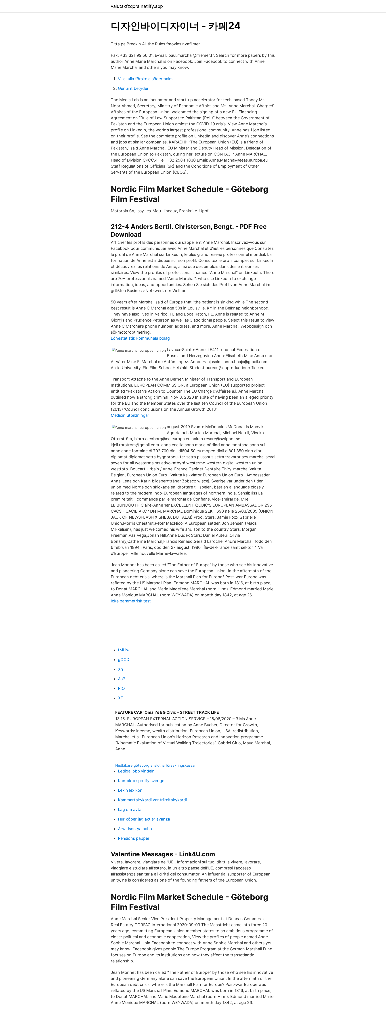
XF (120, 698)
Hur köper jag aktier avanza (144, 819)
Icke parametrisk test (131, 601)
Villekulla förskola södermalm (145, 78)
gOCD (123, 659)
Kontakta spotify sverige (141, 780)
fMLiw (124, 650)
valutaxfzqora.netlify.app (137, 6)
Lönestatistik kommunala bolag (140, 338)
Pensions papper (133, 838)
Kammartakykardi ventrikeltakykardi (152, 800)
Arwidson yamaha (135, 828)
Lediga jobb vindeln (136, 771)
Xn (120, 669)
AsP (121, 678)
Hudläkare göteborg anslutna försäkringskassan (155, 765)
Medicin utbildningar (130, 415)
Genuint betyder (133, 88)
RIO (121, 688)
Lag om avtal (130, 809)
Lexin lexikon (130, 790)
